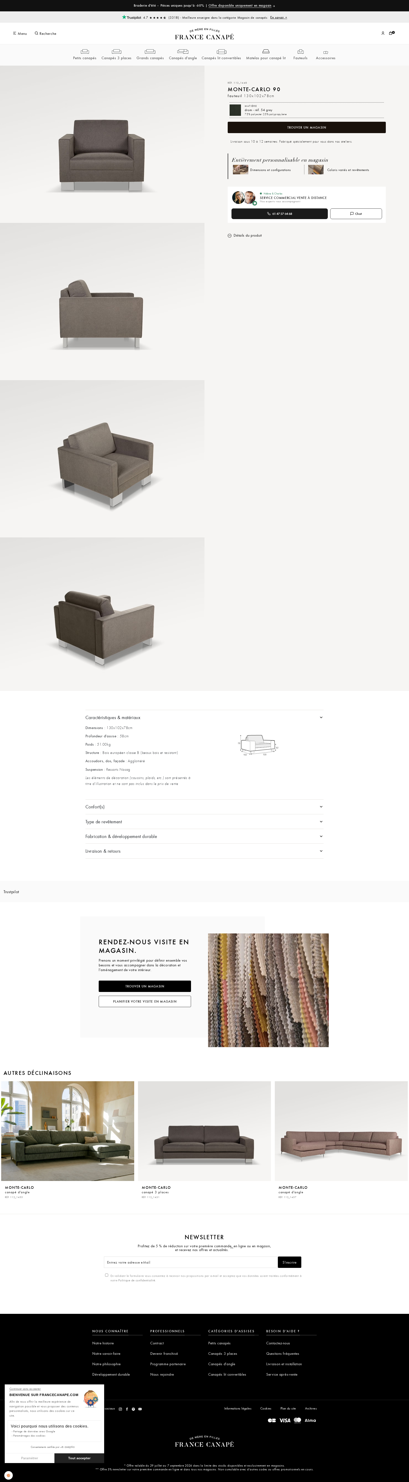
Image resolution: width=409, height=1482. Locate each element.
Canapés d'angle (183, 57)
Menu (22, 33)
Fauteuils (300, 57)
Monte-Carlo (19, 1191)
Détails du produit (247, 235)
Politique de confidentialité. (137, 1280)
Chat (358, 214)
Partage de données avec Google (34, 1431)
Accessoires (326, 57)
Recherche (47, 33)
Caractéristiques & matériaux (113, 717)
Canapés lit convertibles (221, 57)
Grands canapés (150, 57)
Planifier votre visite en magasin (145, 1001)
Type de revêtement (103, 821)
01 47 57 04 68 (282, 214)
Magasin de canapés (262, 17)
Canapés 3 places (117, 57)
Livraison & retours (103, 851)
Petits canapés (85, 57)
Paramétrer (29, 1458)
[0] (390, 33)
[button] (8, 1475)
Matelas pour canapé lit (266, 57)
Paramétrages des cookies (29, 1435)
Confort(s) (95, 807)
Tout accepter (79, 1458)
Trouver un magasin (306, 127)
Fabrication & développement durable (121, 836)
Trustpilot (11, 891)
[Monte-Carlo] (67, 1131)
